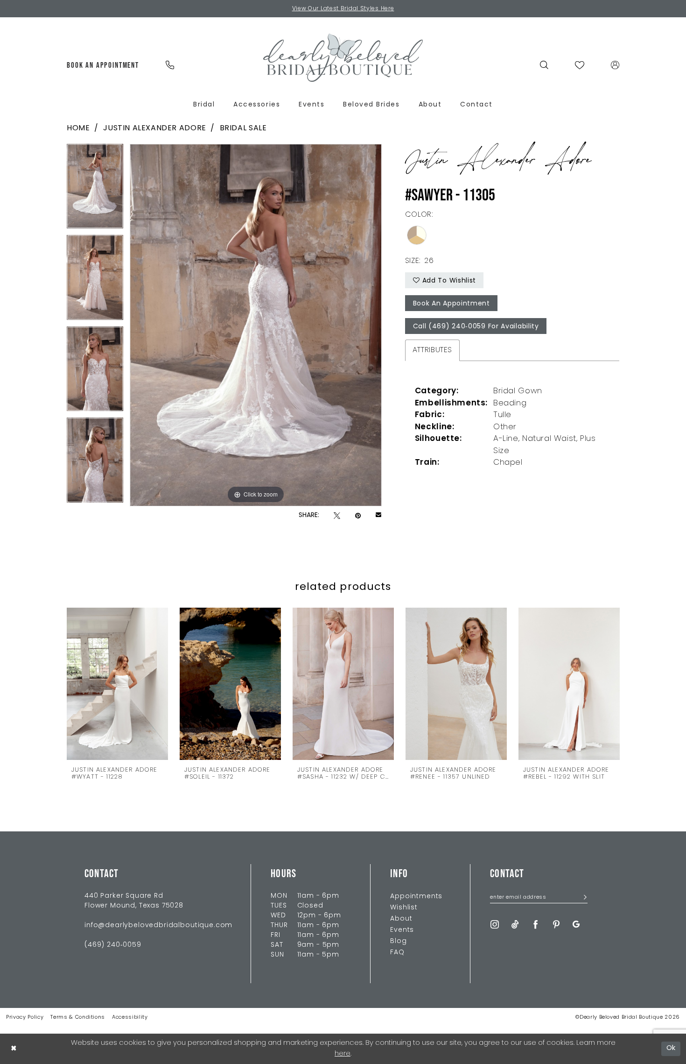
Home (78, 128)
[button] (615, 65)
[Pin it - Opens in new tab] (358, 516)
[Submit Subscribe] (582, 898)
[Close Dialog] (13, 1049)
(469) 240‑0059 (112, 945)
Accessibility (130, 1017)
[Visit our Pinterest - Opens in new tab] (556, 924)
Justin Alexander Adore (154, 128)
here (342, 1053)
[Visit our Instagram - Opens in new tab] (494, 924)
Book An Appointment (451, 303)
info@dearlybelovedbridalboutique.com (158, 925)
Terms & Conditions (77, 1017)
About (401, 918)
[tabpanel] (95, 189)
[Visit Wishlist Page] (580, 65)
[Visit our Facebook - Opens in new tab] (535, 924)
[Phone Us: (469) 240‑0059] (169, 65)
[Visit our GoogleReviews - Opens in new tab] (576, 924)
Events (402, 930)
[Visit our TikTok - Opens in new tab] (515, 924)
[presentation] (117, 683)
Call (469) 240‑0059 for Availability (476, 326)
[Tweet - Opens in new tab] (337, 516)
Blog (398, 941)
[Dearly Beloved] (343, 58)
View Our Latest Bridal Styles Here (343, 9)
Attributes (432, 350)
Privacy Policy (24, 1017)
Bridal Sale (243, 128)
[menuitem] (103, 65)
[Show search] (544, 65)
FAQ (397, 952)
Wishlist (404, 907)
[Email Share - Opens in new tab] (378, 515)
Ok (671, 1048)
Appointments (416, 896)
